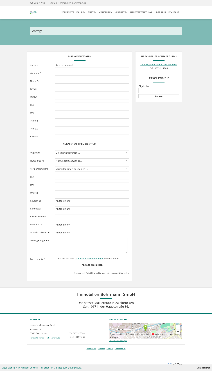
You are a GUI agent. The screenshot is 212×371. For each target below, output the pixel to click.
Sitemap (101, 348)
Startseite (67, 12)
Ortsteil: (34, 192)
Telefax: (34, 128)
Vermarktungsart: (39, 168)
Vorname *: (36, 73)
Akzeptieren (203, 367)
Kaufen (81, 12)
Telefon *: (35, 120)
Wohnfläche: (36, 224)
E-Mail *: (34, 136)
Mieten (92, 12)
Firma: (33, 88)
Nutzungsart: (37, 160)
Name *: (34, 81)
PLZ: (32, 104)
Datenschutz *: (38, 259)
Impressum (91, 348)
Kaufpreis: (35, 200)
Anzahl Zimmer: (38, 216)
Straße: (34, 96)
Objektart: (35, 152)
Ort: (32, 112)
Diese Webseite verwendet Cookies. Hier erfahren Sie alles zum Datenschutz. (42, 367)
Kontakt (173, 12)
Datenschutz (120, 348)
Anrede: (34, 64)
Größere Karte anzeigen (118, 341)
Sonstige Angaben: (40, 240)
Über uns (160, 12)
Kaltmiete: (35, 208)
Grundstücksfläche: (40, 232)
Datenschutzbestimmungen (89, 258)
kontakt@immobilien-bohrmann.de (68, 2)
